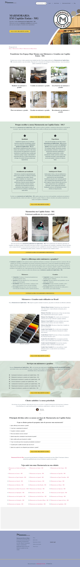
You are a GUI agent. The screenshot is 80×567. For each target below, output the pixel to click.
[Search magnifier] (45, 3)
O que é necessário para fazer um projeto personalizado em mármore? (25, 442)
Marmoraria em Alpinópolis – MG (16, 492)
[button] (20, 31)
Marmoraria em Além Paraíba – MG (38, 485)
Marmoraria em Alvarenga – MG (58, 496)
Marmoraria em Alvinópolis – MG (16, 500)
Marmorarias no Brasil (66, 3)
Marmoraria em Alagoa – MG (57, 481)
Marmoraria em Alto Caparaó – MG (59, 492)
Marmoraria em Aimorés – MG (16, 481)
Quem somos (56, 3)
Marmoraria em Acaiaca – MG (16, 473)
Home (49, 3)
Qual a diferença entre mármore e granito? (20, 425)
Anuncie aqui (53, 542)
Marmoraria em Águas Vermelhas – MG (60, 477)
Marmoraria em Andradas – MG (16, 504)
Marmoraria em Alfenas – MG (57, 485)
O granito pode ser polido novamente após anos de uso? (22, 444)
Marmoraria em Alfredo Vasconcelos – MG (18, 488)
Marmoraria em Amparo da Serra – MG (60, 500)
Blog (74, 3)
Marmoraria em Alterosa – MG (37, 492)
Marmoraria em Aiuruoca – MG (37, 481)
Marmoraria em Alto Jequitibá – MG (17, 496)
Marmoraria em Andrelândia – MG (38, 504)
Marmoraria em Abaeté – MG (36, 468)
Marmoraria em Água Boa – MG (58, 473)
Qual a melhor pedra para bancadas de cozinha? (21, 439)
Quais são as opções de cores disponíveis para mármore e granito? (25, 447)
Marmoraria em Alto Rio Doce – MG (38, 496)
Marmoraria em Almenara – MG (37, 488)
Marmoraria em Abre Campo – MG (59, 468)
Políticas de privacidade (37, 544)
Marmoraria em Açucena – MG (37, 473)
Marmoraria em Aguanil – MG (37, 477)
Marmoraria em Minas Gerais (30, 48)
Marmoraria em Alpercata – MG (58, 488)
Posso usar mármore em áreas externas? (19, 433)
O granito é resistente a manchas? (18, 431)
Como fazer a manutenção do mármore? (19, 428)
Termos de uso (35, 546)
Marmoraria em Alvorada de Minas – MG (39, 500)
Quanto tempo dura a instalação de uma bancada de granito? (24, 436)
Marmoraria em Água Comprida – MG (17, 477)
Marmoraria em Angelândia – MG (58, 504)
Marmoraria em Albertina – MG (16, 485)
